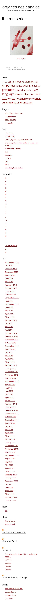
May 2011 (9, 429)
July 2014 (8, 323)
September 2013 (12, 346)
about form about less (14, 113)
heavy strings (10, 119)
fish (17, 86)
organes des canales (21, 7)
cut (6, 152)
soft (13, 98)
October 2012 (10, 378)
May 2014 (9, 327)
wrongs (24, 102)
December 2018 (11, 272)
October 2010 (10, 452)
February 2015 (11, 320)
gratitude (8, 90)
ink (7, 69)
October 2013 (10, 343)
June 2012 (9, 391)
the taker (8, 155)
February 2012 (11, 404)
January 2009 (10, 500)
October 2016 (10, 294)
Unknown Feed (9, 541)
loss (9, 69)
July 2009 (8, 484)
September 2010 (12, 455)
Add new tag (5, 82)
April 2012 (9, 397)
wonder (14, 102)
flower (21, 86)
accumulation (10, 116)
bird (22, 81)
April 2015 (9, 314)
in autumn (9, 133)
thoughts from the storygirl (15, 577)
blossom (29, 81)
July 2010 (8, 462)
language (8, 94)
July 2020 (8, 265)
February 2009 (11, 497)
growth (18, 89)
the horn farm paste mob (14, 532)
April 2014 (9, 330)
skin (16, 69)
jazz (36, 89)
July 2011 (8, 426)
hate (24, 90)
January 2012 (10, 407)
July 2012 (8, 388)
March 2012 (10, 400)
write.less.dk (10, 524)
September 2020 (12, 262)
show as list (21, 59)
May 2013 (9, 355)
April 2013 (9, 359)
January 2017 (10, 291)
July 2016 (8, 301)
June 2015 (9, 307)
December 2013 (11, 336)
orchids (8, 158)
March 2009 (10, 494)
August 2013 (10, 349)
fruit (26, 85)
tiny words (7, 550)
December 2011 (11, 410)
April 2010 (9, 468)
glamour (33, 85)
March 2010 (10, 471)
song (18, 98)
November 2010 (11, 449)
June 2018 (9, 278)
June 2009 (9, 487)
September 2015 (12, 304)
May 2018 (9, 281)
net (27, 94)
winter (5, 102)
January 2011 (10, 442)
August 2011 (10, 423)
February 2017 (11, 288)
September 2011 (12, 420)
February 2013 (11, 365)
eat (36, 82)
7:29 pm (8, 67)
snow (9, 99)
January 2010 (10, 478)
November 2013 (11, 339)
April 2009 (9, 491)
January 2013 (10, 368)
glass (39, 86)
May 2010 (9, 465)
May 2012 (9, 394)
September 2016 (12, 298)
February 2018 (11, 285)
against (12, 81)
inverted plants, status (14, 168)
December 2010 (11, 446)
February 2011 (11, 439)
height (29, 90)
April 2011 (9, 433)
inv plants (9, 123)
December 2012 (11, 372)
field (7, 164)
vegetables (21, 69)
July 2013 (8, 352)
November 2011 (11, 413)
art (18, 81)
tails (6, 161)
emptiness (8, 85)
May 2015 (9, 310)
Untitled (8, 560)
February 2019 (11, 269)
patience (35, 94)
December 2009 (11, 481)
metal (13, 69)
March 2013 (10, 362)
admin (16, 67)
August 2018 (10, 275)
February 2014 (11, 333)
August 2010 (10, 458)
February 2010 (11, 474)
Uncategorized (11, 246)
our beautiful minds (13, 148)
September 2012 (12, 381)
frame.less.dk (10, 521)
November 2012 (11, 375)
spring (23, 98)
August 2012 (10, 384)
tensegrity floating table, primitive (18, 139)
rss (6, 511)
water (38, 98)
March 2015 (10, 317)
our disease (9, 136)
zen (30, 102)
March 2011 (10, 436)
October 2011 (10, 417)
